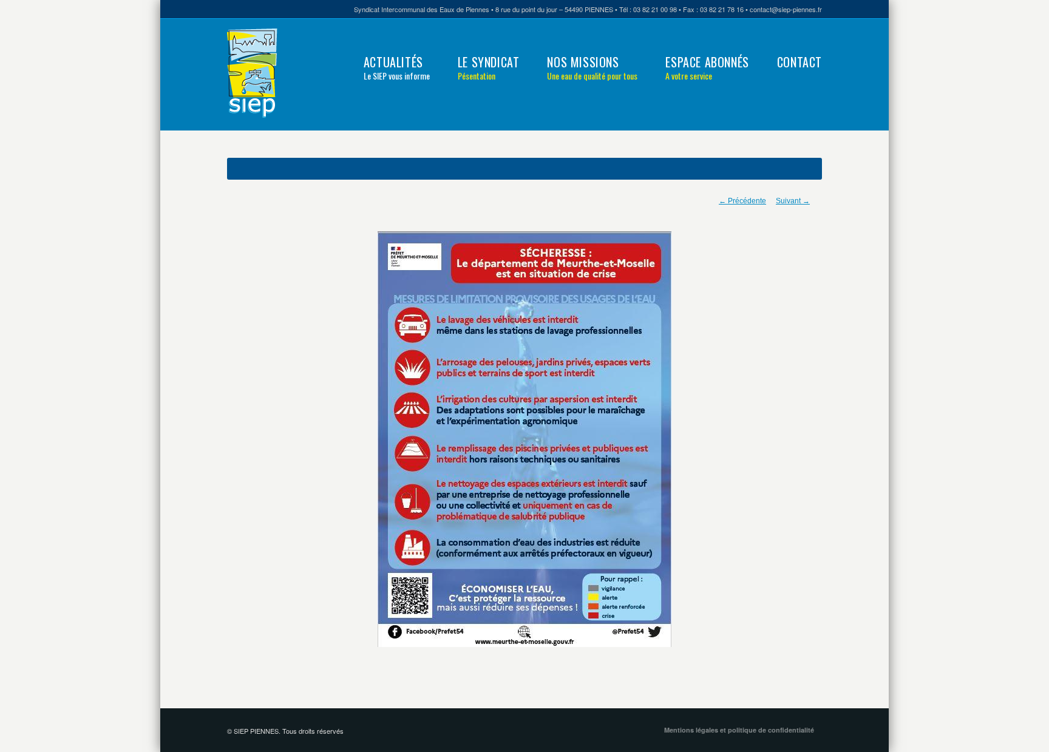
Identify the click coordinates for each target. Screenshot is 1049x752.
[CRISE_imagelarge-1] (524, 439)
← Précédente (742, 201)
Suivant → (793, 201)
